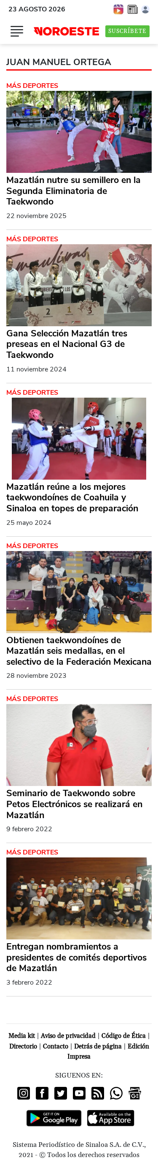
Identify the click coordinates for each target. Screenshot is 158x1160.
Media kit (21, 1036)
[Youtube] (79, 1093)
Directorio (23, 1047)
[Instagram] (23, 1093)
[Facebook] (42, 1093)
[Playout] (118, 9)
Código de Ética (124, 1036)
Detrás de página (98, 1047)
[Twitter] (60, 1093)
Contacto (55, 1047)
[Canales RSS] (97, 1093)
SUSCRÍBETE (127, 31)
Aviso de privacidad (68, 1036)
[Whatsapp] (116, 1093)
